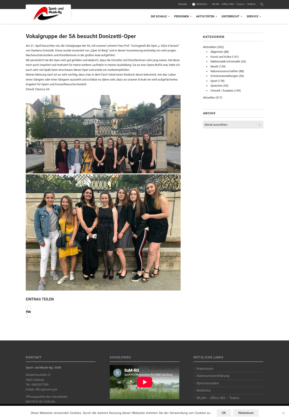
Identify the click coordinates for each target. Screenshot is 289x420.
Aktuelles (209, 97)
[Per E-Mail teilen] (29, 312)
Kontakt (182, 4)
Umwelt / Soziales (221, 90)
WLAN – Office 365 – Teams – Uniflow (234, 4)
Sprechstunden (207, 383)
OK (224, 413)
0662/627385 (40, 384)
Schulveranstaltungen (224, 76)
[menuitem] (183, 4)
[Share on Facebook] (27, 312)
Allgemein (216, 51)
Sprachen (216, 85)
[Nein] (283, 413)
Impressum (204, 369)
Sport (213, 81)
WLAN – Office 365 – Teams (217, 398)
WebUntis (201, 4)
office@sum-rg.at (46, 389)
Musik (214, 66)
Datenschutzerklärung (212, 376)
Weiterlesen (246, 413)
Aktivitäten (210, 47)
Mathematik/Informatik (225, 61)
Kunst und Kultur (220, 56)
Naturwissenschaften (224, 71)
